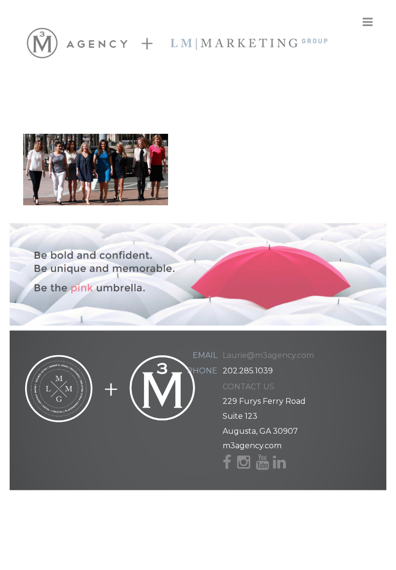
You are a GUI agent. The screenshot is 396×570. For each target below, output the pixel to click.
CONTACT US (248, 386)
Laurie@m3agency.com (268, 355)
